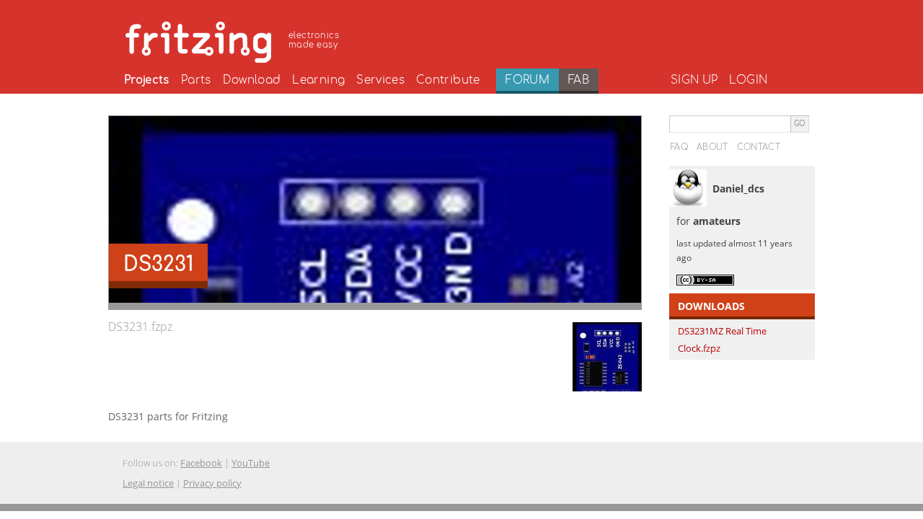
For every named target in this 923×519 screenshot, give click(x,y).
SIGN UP (694, 80)
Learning (318, 80)
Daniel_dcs (738, 188)
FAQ (679, 147)
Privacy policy (212, 482)
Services (380, 80)
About (712, 147)
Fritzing (234, 39)
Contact (758, 147)
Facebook (201, 462)
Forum (527, 80)
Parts (196, 80)
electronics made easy (313, 40)
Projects (146, 80)
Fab (578, 80)
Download (252, 80)
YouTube (250, 462)
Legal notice (148, 482)
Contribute (448, 80)
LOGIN (748, 80)
